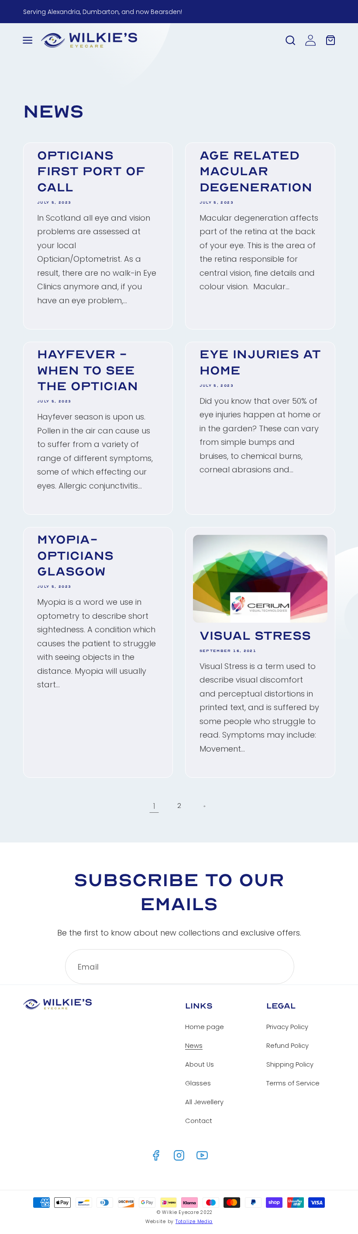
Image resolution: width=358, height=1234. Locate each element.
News (194, 1045)
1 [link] (154, 806)
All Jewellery (204, 1102)
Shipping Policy (289, 1064)
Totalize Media (194, 1221)
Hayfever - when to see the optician (87, 370)
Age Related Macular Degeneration (256, 171)
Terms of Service (293, 1083)
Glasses (198, 1083)
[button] (27, 40)
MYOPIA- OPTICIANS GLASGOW (75, 555)
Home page (204, 1027)
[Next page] (204, 806)
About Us (199, 1064)
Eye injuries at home (260, 362)
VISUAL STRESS (255, 635)
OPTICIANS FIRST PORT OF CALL (91, 171)
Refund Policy (287, 1045)
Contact (198, 1120)
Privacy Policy (287, 1027)
